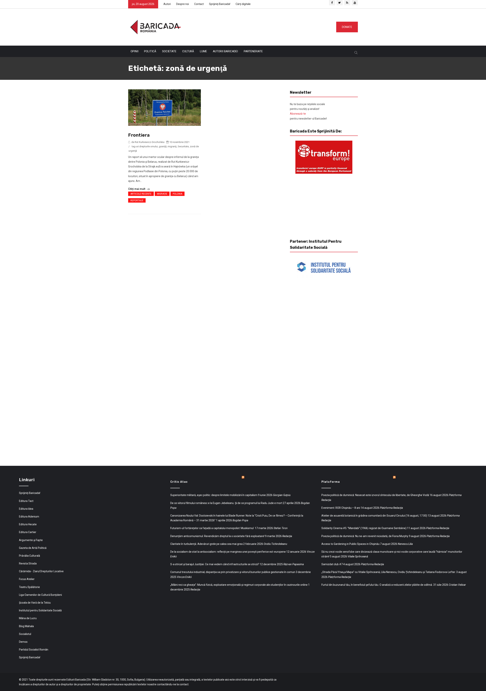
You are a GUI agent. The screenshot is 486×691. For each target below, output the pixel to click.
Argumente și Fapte (31, 540)
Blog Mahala (26, 626)
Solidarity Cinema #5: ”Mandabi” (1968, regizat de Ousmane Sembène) (363, 528)
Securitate (183, 146)
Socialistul (25, 634)
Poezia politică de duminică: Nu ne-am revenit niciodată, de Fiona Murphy (364, 536)
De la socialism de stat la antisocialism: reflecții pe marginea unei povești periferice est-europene (228, 551)
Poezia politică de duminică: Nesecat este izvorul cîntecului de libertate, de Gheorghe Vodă (375, 495)
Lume (203, 51)
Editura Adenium (29, 516)
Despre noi (182, 4)
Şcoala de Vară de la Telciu (35, 602)
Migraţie (162, 194)
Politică (150, 51)
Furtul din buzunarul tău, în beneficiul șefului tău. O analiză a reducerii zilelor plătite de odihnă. (377, 584)
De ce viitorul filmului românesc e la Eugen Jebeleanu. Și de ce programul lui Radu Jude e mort (226, 503)
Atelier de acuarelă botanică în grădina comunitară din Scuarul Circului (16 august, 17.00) (374, 515)
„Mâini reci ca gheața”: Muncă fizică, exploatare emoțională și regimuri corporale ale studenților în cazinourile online (239, 584)
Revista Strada (28, 563)
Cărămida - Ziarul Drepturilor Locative (41, 571)
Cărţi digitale (243, 4)
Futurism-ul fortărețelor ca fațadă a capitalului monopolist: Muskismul (212, 528)
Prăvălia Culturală (29, 555)
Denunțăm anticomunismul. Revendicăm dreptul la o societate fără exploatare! (217, 536)
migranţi (172, 146)
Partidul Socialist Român (33, 649)
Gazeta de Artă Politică (33, 547)
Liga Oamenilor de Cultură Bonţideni (40, 594)
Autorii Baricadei (225, 51)
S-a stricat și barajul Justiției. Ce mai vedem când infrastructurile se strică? (214, 564)
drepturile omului (148, 146)
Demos (23, 641)
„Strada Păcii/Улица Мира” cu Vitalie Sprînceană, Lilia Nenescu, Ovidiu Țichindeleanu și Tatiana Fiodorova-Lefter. (388, 572)
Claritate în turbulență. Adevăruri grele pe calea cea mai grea (206, 543)
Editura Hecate (28, 524)
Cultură (188, 51)
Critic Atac (179, 481)
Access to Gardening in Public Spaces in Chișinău (350, 543)
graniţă (162, 146)
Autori (167, 4)
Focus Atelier (27, 579)
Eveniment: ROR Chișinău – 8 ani (340, 507)
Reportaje (136, 200)
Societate (169, 51)
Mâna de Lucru (28, 618)
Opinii (134, 51)
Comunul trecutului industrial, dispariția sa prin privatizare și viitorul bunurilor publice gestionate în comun (232, 572)
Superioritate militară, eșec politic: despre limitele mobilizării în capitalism (213, 495)
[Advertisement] (257, 26)
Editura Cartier (27, 532)
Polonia (177, 194)
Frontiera (139, 135)
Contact (199, 4)
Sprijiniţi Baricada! (219, 4)
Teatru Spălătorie (29, 587)
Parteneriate (253, 51)
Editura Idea (26, 508)
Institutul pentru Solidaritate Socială (40, 610)
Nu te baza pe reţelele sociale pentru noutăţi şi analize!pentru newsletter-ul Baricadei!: (308, 111)
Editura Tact (26, 500)
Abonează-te (298, 113)
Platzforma (330, 481)
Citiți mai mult (137, 188)
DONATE (347, 27)
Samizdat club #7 (332, 564)
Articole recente (140, 194)
